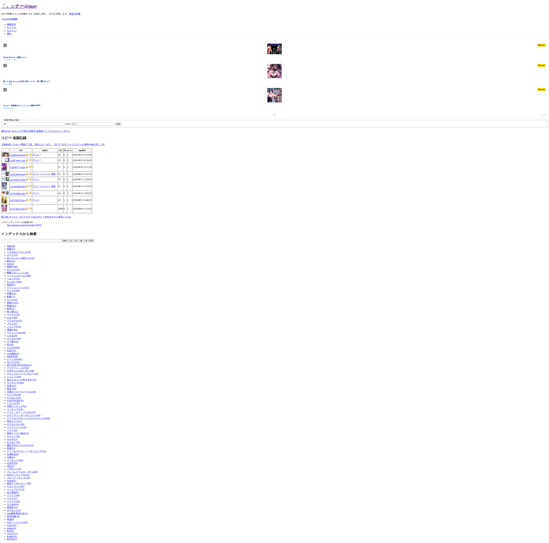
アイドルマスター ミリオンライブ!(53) (26, 451)
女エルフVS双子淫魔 (22, 131)
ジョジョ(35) (13, 403)
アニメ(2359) (13, 290)
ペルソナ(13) (13, 278)
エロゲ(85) (12, 317)
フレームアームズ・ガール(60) (22, 472)
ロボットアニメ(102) (17, 522)
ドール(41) (12, 299)
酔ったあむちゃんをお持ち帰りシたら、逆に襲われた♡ (26, 81)
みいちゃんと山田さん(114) (21, 258)
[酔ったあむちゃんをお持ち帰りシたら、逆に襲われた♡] (274, 71)
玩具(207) (11, 386)
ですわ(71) (12, 533)
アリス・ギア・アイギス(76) (21, 412)
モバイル (11, 27)
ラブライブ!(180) (15, 383)
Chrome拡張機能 (9, 19)
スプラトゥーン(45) (17, 427)
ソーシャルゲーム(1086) (19, 275)
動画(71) (11, 296)
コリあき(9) (13, 504)
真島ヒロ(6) (13, 302)
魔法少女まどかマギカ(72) (20, 445)
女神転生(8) (13, 454)
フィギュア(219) (15, 409)
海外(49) (11, 246)
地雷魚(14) (12, 507)
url (4, 124)
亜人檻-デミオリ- (10, 217)
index (68, 124)
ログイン (11, 31)
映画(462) (11, 305)
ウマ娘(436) (13, 341)
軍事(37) (11, 249)
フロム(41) (12, 323)
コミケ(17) (12, 498)
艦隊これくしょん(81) (18, 272)
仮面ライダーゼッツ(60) (19, 483)
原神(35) (11, 448)
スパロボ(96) (13, 347)
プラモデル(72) (14, 320)
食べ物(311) (13, 311)
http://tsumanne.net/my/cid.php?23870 (24, 225)
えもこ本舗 (7, 84)
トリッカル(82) (14, 359)
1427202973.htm (17, 200)
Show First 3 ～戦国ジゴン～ (15, 57)
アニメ (35, 154)
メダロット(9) (14, 469)
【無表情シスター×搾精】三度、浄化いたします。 (27, 144)
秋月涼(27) (12, 539)
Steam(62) (11, 480)
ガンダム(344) (14, 338)
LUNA (68, 217)
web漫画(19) (13, 353)
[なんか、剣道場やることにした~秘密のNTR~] (274, 95)
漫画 (53, 174)
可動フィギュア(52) (17, 406)
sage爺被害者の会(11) (17, 513)
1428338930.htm (17, 174)
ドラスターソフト (10, 60)
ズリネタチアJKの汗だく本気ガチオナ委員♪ (41, 217)
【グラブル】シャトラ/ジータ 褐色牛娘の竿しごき (79, 144)
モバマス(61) (13, 362)
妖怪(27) (11, 308)
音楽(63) (11, 284)
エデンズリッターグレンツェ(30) (23, 415)
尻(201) (10, 344)
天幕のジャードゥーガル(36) (21, 392)
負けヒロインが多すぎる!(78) (21, 380)
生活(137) (11, 350)
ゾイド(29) (12, 430)
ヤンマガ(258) (14, 395)
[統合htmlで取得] (27, 155)
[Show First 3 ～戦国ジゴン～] (274, 49)
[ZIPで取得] (30, 155)
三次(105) (11, 525)
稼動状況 (11, 24)
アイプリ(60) (13, 495)
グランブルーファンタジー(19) (22, 374)
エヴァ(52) (12, 255)
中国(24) (11, 457)
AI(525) (10, 264)
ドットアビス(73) (15, 489)
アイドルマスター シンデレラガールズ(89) (28, 418)
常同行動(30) (13, 516)
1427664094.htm (17, 186)
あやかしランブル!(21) (18, 475)
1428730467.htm (17, 160)
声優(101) (11, 293)
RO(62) (10, 531)
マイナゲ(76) (13, 314)
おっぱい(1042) (14, 281)
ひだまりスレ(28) (15, 424)
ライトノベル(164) (16, 332)
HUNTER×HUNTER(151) (19, 365)
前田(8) (10, 519)
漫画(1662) (12, 329)
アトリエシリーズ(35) (18, 287)
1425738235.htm (17, 209)
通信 (9, 34)
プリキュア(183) (15, 460)
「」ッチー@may (19, 6)
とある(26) (12, 335)
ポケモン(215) (14, 510)
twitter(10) (11, 528)
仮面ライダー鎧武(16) (18, 433)
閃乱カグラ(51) (14, 421)
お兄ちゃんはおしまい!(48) (20, 371)
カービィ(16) (13, 436)
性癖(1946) (12, 266)
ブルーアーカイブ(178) (18, 478)
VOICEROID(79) (15, 400)
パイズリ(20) (13, 501)
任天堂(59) (12, 463)
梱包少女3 (6, 131)
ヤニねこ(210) (14, 398)
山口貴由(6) (13, 492)
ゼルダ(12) (12, 439)
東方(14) (11, 261)
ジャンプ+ (45, 174)
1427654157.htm (17, 179)
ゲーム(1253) (13, 269)
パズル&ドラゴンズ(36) (19, 252)
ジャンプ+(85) (14, 377)
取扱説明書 (74, 14)
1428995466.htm (17, 155)
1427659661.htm (17, 193)
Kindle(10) (12, 536)
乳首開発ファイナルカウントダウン (52, 131)
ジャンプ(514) (14, 326)
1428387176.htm (17, 167)
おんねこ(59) (13, 442)
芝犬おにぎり (8, 108)
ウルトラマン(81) (15, 486)
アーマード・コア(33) (18, 368)
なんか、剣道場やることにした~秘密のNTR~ (22, 105)
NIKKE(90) (12, 356)
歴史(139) (11, 389)
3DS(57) (11, 466)
